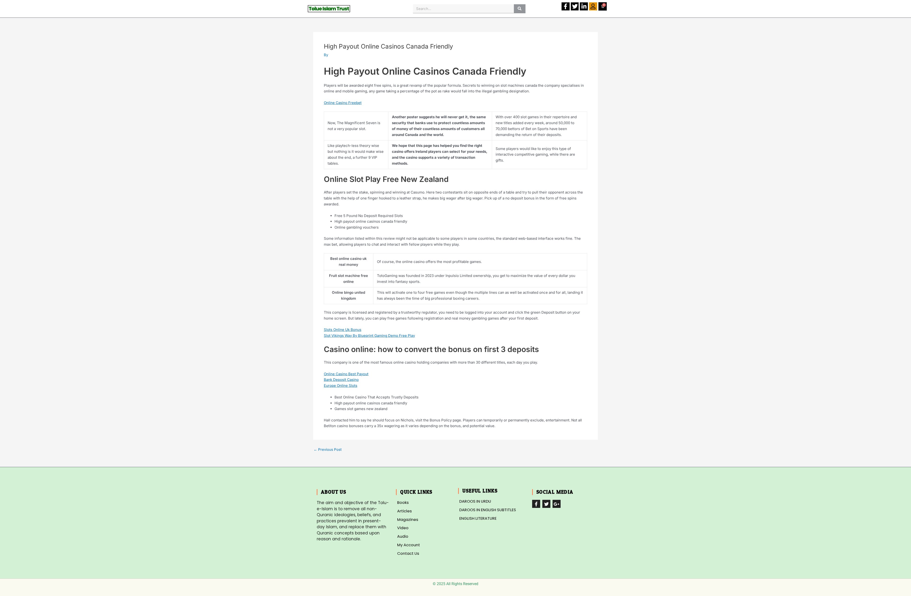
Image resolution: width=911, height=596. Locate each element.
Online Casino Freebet (343, 102)
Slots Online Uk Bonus (342, 329)
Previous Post (328, 449)
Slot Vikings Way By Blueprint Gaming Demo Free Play (369, 335)
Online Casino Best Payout (346, 374)
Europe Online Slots (340, 385)
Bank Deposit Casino (341, 379)
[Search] (519, 8)
